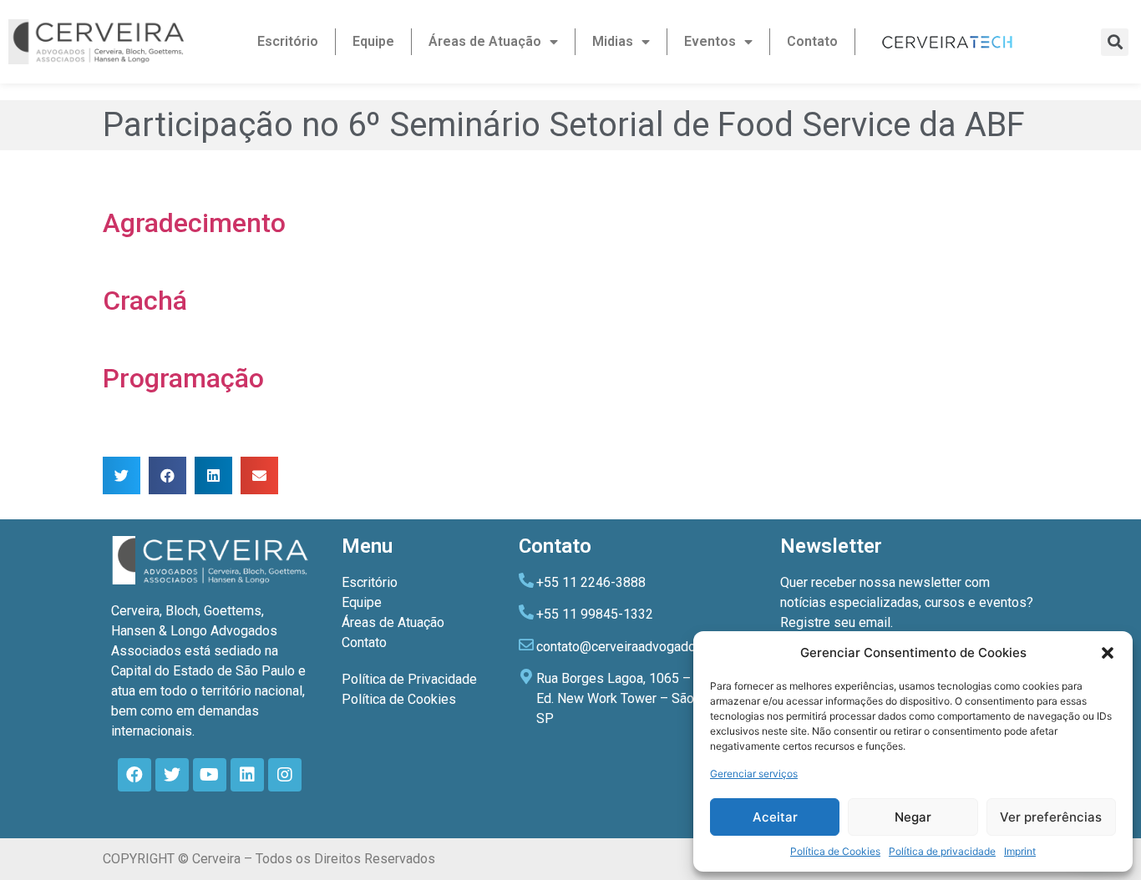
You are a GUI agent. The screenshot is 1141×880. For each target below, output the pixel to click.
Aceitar (775, 817)
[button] (1107, 653)
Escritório (287, 41)
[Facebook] (134, 774)
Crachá (145, 300)
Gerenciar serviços (754, 773)
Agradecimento (194, 223)
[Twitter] (172, 774)
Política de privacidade (942, 851)
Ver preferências (1051, 817)
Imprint (1020, 851)
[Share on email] (259, 475)
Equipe (373, 41)
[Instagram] (285, 774)
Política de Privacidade (409, 679)
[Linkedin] (247, 774)
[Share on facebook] (167, 475)
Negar (913, 817)
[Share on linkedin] (213, 475)
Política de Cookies (835, 851)
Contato (812, 41)
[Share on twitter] (121, 475)
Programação (183, 378)
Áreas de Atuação (485, 41)
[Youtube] (209, 774)
